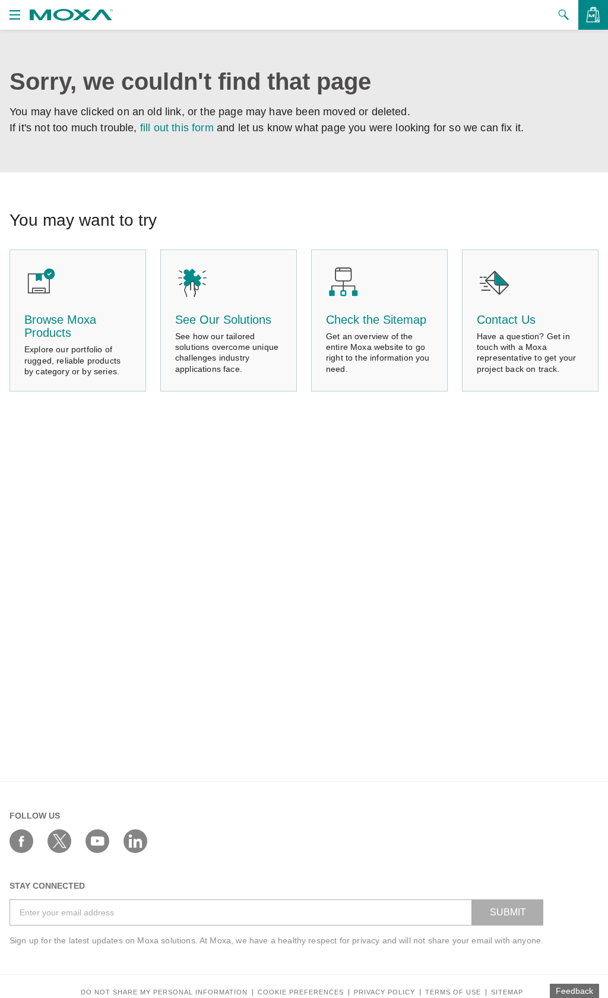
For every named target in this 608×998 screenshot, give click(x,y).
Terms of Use (453, 992)
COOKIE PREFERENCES (301, 992)
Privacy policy (384, 992)
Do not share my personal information (164, 992)
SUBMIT (508, 912)
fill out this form (177, 128)
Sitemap (507, 992)
